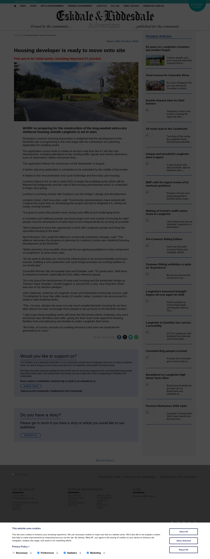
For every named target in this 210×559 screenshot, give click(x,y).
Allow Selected (183, 541)
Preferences (47, 553)
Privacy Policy (20, 546)
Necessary (22, 553)
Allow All (183, 532)
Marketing (95, 553)
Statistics (72, 553)
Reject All (183, 550)
